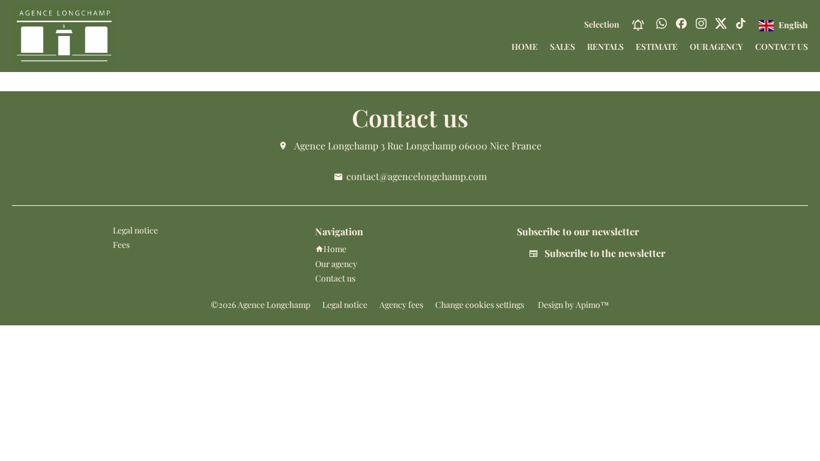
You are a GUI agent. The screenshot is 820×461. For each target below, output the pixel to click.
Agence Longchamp (336, 145)
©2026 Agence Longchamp (260, 304)
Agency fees (401, 304)
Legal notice (344, 304)
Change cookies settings (479, 304)
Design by (572, 304)
